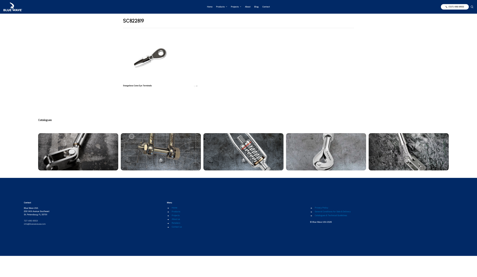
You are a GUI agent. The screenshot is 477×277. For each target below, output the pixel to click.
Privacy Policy (321, 208)
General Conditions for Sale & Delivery (333, 211)
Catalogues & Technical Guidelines (331, 215)
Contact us (177, 227)
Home (174, 208)
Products (176, 211)
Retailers (176, 223)
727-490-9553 (31, 221)
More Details (161, 56)
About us (176, 219)
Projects (176, 215)
